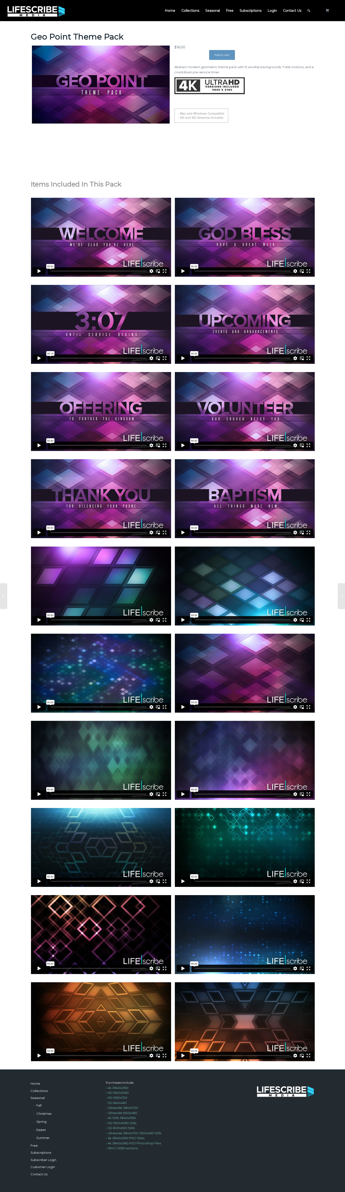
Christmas (43, 1113)
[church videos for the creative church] (101, 84)
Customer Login (43, 1167)
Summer (43, 1138)
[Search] (308, 10)
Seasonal (38, 1098)
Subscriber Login (43, 1160)
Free (34, 1145)
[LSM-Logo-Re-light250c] (36, 10)
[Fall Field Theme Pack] (341, 596)
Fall (39, 1105)
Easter (41, 1130)
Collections (39, 1091)
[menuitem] (170, 10)
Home (35, 1083)
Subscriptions (41, 1152)
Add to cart (222, 55)
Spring (41, 1121)
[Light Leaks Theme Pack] (3, 596)
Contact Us (39, 1174)
